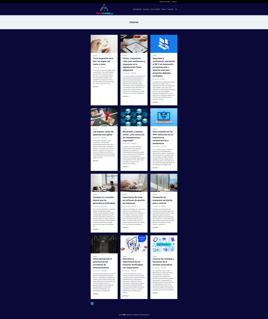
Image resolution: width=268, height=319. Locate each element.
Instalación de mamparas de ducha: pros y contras (163, 200)
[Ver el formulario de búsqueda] (176, 9)
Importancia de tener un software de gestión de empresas (134, 200)
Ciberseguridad (137, 9)
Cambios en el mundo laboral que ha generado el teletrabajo (104, 200)
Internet (164, 9)
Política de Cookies (164, 1)
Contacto (174, 1)
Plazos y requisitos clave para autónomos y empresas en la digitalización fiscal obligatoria (134, 64)
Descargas (146, 9)
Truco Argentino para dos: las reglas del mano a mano (103, 61)
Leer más (96, 86)
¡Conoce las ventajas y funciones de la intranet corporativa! (163, 262)
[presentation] (104, 44)
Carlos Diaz (127, 73)
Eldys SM (97, 67)
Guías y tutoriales (155, 9)
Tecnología (170, 9)
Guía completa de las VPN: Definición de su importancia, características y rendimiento (163, 137)
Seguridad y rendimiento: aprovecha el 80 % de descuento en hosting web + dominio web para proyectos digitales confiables (164, 67)
